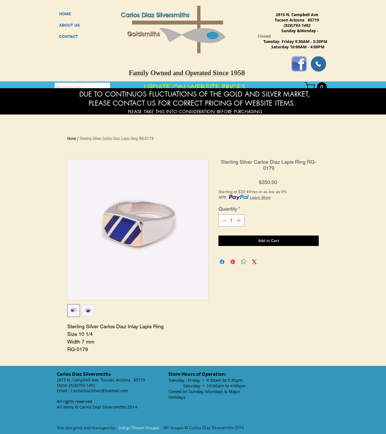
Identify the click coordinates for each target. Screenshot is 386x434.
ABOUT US (69, 25)
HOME (65, 14)
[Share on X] (254, 261)
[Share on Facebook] (222, 261)
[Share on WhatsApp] (243, 261)
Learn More (260, 197)
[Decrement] (223, 220)
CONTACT (68, 36)
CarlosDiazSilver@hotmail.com (99, 390)
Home (71, 138)
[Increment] (239, 220)
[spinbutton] (231, 220)
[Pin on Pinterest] (232, 261)
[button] (317, 87)
